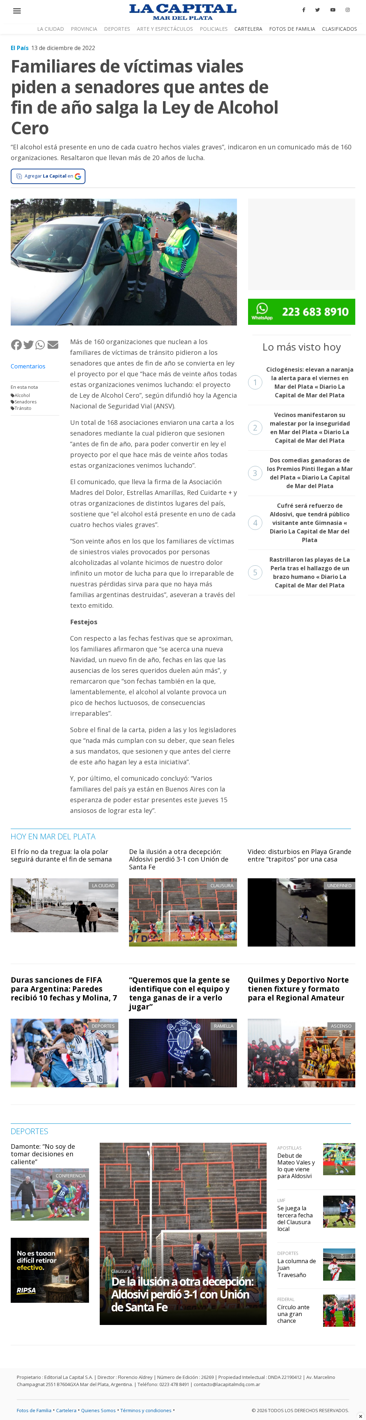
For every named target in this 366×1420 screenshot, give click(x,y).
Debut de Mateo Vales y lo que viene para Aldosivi (296, 1166)
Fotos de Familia (292, 28)
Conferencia (70, 1175)
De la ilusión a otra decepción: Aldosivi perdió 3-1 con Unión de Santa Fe (178, 859)
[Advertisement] (301, 243)
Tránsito (23, 408)
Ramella (223, 1026)
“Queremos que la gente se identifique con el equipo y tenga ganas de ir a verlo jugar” (179, 993)
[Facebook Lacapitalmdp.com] (304, 10)
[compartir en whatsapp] (41, 344)
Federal (286, 1299)
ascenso (341, 1026)
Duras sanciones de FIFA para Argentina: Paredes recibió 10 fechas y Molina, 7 (64, 989)
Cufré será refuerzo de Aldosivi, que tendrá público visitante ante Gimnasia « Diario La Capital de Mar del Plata (301, 523)
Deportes (117, 28)
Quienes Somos (98, 1410)
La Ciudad (50, 28)
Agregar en (49, 176)
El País (20, 48)
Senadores (25, 402)
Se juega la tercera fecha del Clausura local (295, 1218)
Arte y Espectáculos (165, 28)
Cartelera (248, 28)
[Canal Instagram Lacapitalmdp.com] (347, 10)
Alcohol (22, 395)
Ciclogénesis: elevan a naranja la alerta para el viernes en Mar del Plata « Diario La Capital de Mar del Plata (303, 382)
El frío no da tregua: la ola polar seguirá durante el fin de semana (61, 855)
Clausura (121, 1271)
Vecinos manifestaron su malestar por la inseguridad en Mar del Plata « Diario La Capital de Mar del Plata (301, 428)
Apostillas (289, 1148)
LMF (281, 1200)
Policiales (214, 28)
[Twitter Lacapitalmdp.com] (318, 10)
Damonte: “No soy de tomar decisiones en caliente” (43, 1154)
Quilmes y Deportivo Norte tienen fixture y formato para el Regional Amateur (298, 989)
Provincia (84, 28)
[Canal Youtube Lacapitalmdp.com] (332, 10)
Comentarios (28, 366)
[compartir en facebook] (17, 344)
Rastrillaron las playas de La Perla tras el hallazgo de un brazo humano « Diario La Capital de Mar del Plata (301, 572)
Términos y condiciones (146, 1410)
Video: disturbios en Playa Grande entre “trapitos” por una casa (299, 855)
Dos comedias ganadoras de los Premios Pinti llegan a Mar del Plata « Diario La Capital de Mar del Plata (303, 473)
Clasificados (339, 28)
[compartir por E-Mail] (53, 344)
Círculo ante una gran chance (293, 1314)
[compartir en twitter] (29, 344)
